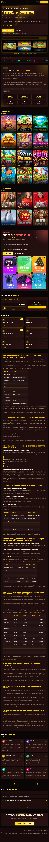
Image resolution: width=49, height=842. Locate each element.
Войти (37, 1)
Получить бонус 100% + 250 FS (24, 823)
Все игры (3, 113)
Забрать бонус (7, 30)
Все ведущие (4, 190)
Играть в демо (7, 253)
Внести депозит (37, 307)
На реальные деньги (20, 253)
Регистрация (44, 1)
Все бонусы (19, 30)
